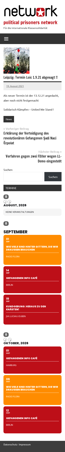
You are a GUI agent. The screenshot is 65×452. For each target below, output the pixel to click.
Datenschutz (10, 444)
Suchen (7, 169)
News (9, 119)
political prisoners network (30, 22)
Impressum (25, 444)
